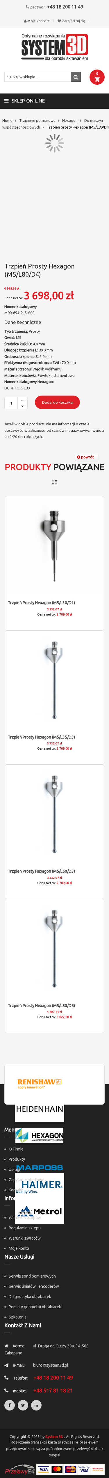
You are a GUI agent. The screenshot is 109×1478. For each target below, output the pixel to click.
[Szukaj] (76, 77)
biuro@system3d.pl (50, 1365)
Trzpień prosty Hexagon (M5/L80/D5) (41, 1005)
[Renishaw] (39, 1084)
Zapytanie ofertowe (26, 1179)
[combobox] (42, 77)
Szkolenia (17, 1317)
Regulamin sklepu (25, 1228)
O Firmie (16, 1149)
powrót (87, 457)
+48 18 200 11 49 (65, 6)
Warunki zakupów (25, 1217)
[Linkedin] (36, 1405)
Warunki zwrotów (25, 1238)
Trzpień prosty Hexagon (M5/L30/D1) (41, 602)
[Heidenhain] (39, 1109)
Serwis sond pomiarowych (32, 1276)
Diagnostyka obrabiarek (30, 1296)
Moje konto (19, 1248)
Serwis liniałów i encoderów (34, 1286)
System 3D (54, 1436)
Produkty (17, 1159)
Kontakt (16, 1190)
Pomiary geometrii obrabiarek (35, 1306)
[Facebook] (9, 1405)
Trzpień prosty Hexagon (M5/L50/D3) (41, 871)
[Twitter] (23, 1405)
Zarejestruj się (73, 21)
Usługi (14, 1169)
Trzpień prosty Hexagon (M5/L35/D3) (41, 737)
